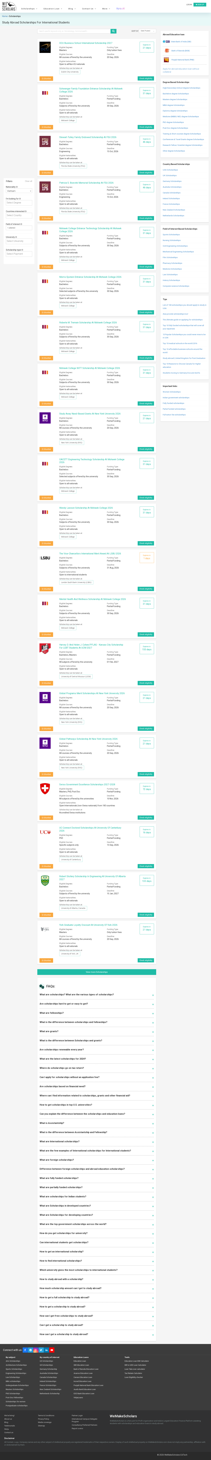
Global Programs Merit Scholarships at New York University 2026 (92, 693)
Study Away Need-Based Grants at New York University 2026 (90, 413)
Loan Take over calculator (135, 1369)
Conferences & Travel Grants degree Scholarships (183, 139)
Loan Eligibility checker (134, 1377)
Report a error (77, 1428)
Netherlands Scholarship (50, 1394)
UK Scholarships (170, 175)
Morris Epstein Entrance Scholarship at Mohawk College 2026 (90, 277)
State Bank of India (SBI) (181, 42)
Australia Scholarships (172, 187)
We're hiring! (9, 1415)
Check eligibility (145, 78)
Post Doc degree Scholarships (175, 128)
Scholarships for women (15, 1402)
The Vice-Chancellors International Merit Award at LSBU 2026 (90, 553)
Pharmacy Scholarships (172, 263)
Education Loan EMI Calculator (137, 1361)
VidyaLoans (78, 1398)
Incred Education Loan (82, 1381)
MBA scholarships (13, 1381)
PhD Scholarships (13, 1394)
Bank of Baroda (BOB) (180, 51)
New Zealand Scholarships (174, 210)
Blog (6, 1422)
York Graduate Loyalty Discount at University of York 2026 (88, 925)
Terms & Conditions (46, 1415)
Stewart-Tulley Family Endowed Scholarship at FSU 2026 (87, 137)
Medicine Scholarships (172, 269)
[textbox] (20, 202)
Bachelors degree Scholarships (176, 94)
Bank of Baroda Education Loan (86, 1369)
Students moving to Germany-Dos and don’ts (181, 373)
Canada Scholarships (171, 193)
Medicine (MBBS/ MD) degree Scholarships (181, 116)
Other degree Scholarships (174, 151)
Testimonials (9, 1426)
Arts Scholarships (13, 1361)
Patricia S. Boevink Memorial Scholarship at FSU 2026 (86, 182)
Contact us (8, 1432)
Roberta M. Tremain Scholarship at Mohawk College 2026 (88, 322)
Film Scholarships (170, 257)
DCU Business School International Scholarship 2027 (85, 43)
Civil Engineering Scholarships (175, 246)
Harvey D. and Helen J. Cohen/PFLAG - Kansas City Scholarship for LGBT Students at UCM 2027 (91, 646)
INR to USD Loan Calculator (135, 1365)
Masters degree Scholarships (175, 99)
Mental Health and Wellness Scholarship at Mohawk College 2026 (92, 599)
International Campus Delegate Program (84, 1420)
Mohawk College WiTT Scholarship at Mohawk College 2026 (89, 368)
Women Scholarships (172, 392)
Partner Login (77, 1415)
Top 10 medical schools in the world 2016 (180, 343)
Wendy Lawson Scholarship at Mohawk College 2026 (86, 508)
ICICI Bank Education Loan (84, 1394)
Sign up (200, 5)
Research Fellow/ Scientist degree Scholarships (182, 145)
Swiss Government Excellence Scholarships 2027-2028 (87, 784)
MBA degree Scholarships (173, 105)
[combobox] (19, 190)
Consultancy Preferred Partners (84, 1425)
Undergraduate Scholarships (17, 1385)
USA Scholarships (170, 170)
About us (8, 1419)
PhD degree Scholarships (173, 122)
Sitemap (41, 1426)
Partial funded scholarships (174, 409)
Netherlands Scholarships (173, 216)
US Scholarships (46, 1361)
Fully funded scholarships (173, 403)
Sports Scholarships (171, 234)
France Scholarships (171, 204)
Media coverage (44, 1422)
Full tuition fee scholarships (174, 415)
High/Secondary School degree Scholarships (181, 88)
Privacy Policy (43, 1419)
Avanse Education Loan (83, 1373)
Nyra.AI (120, 8)
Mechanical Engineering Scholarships (178, 252)
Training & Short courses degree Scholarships (182, 134)
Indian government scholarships (176, 398)
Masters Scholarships (14, 1389)
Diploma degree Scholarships (175, 111)
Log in (189, 5)
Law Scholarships (170, 274)
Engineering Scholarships (16, 1373)
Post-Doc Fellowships (14, 1398)
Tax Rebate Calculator (133, 1373)
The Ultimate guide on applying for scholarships (183, 320)
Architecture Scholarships (16, 1365)
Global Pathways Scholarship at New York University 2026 (88, 739)
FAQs (6, 1429)
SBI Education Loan (81, 1365)
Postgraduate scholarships (17, 1406)
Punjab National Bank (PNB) (182, 60)
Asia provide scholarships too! (175, 314)
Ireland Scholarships (171, 198)
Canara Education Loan (83, 1377)
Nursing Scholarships (172, 240)
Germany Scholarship (48, 1369)
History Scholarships (171, 280)
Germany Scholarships (172, 181)
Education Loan (80, 1361)
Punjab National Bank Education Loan (88, 1385)
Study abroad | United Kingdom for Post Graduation (184, 358)
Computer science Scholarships (176, 286)
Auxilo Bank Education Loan (85, 1389)
